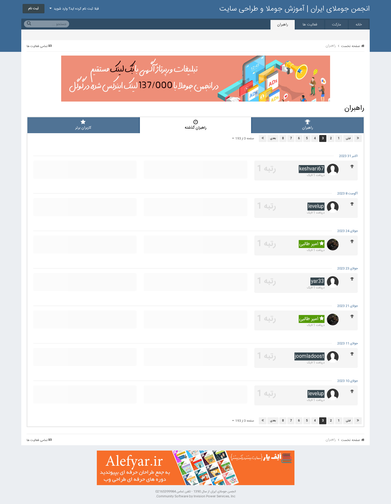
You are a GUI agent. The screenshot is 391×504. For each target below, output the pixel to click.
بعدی (273, 138)
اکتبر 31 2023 (348, 156)
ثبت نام (33, 8)
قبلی (348, 138)
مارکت (336, 25)
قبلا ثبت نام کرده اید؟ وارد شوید (75, 9)
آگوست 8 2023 (347, 193)
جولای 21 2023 (347, 306)
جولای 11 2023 (347, 343)
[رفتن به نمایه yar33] (333, 282)
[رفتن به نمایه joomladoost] (333, 357)
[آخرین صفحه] (263, 138)
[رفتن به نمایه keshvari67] (333, 169)
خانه (359, 25)
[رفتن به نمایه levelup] (333, 207)
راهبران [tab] (307, 128)
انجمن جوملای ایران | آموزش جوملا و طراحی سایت (294, 9)
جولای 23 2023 (347, 268)
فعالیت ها (310, 25)
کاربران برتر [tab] (83, 128)
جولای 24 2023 (347, 231)
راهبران (282, 25)
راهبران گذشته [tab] (195, 128)
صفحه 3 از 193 (244, 138)
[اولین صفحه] (358, 138)
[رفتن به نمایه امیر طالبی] (333, 244)
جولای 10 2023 (347, 381)
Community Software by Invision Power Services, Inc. (195, 496)
